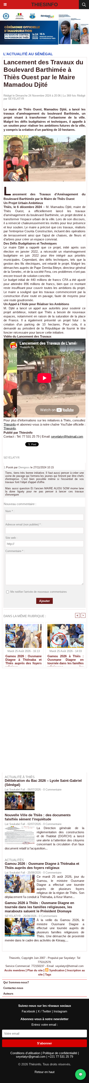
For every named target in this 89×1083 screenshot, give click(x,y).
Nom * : (9, 511)
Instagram (60, 1011)
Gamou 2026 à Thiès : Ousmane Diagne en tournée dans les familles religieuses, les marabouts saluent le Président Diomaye (65, 659)
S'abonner (44, 1043)
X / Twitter (45, 1011)
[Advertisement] (42, 723)
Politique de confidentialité (60, 1053)
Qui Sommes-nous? (16, 982)
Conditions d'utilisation (25, 1053)
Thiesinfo (44, 4)
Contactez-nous (13, 988)
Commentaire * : (15, 551)
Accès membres (14, 970)
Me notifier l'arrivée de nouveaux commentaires (38, 591)
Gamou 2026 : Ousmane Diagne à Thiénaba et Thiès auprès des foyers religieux (23, 659)
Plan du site (35, 970)
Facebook (29, 1011)
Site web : (11, 537)
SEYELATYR (16, 98)
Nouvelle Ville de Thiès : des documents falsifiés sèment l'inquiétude (38, 817)
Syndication (57, 970)
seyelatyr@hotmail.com (67, 436)
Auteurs (8, 993)
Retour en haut (44, 1072)
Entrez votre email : (44, 1024)
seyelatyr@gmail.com (31, 1056)
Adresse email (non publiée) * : (23, 524)
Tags (48, 974)
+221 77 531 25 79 (60, 1056)
